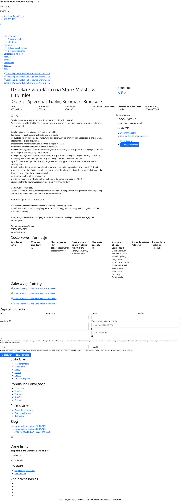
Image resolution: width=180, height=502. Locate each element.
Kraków (18, 397)
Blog (6, 68)
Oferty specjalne (15, 39)
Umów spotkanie (130, 144)
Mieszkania (20, 366)
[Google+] (16, 495)
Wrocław (19, 394)
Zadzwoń (7, 355)
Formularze (9, 45)
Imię (2, 313)
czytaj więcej (129, 350)
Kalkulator (8, 56)
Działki (18, 372)
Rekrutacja (9, 62)
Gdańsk (18, 391)
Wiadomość (5, 321)
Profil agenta (126, 141)
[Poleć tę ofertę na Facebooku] (125, 92)
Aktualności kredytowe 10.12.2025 (30, 426)
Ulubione (12, 42)
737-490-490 (9, 19)
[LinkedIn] (16, 492)
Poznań (18, 400)
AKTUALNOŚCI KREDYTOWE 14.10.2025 (32, 432)
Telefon (140, 313)
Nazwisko (50, 313)
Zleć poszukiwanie (16, 51)
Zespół (7, 59)
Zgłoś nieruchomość (17, 48)
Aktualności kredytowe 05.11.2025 (30, 429)
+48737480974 (129, 133)
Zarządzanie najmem (13, 53)
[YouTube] (16, 486)
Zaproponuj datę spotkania (104, 321)
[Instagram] (16, 489)
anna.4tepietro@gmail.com (135, 136)
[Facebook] (16, 483)
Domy (17, 369)
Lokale (18, 375)
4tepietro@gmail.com (14, 16)
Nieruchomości (11, 36)
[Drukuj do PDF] (122, 93)
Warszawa (19, 388)
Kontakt (7, 65)
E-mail (94, 313)
